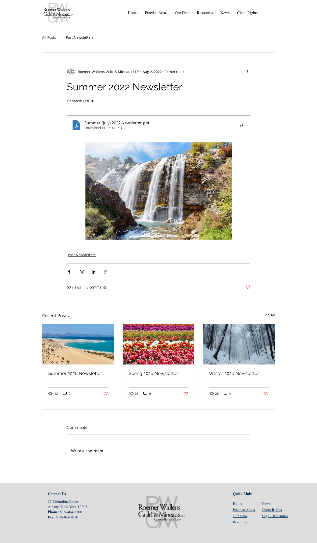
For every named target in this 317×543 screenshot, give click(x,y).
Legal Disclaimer (275, 515)
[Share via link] (105, 271)
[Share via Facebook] (69, 271)
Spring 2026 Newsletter (153, 373)
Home (237, 503)
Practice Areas (244, 509)
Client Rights (272, 509)
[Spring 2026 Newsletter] (158, 344)
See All (269, 315)
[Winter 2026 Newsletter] (239, 344)
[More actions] (247, 71)
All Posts (49, 37)
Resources (241, 521)
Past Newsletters (80, 37)
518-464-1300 (71, 511)
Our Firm (240, 515)
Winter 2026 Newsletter (234, 373)
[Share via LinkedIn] (93, 271)
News (266, 503)
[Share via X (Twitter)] (81, 271)
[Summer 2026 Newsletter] (78, 344)
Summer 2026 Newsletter (75, 373)
